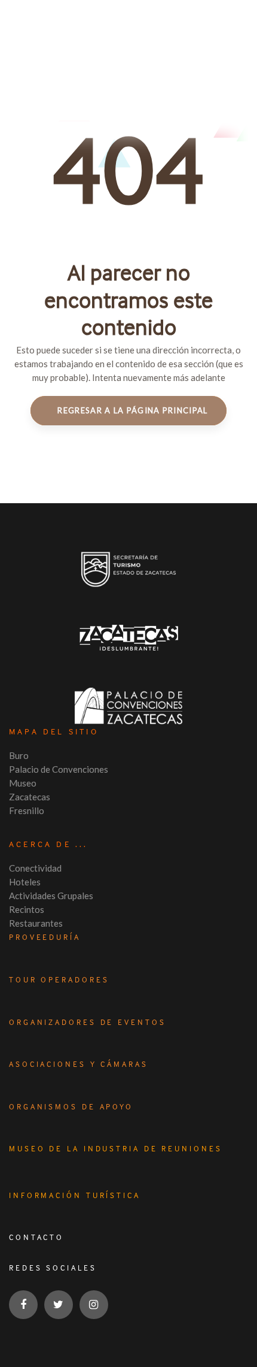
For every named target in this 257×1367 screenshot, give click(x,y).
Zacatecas (29, 796)
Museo (22, 783)
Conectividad (35, 868)
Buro (19, 755)
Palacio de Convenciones (58, 769)
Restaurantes (36, 923)
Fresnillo (26, 810)
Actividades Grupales (51, 895)
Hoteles (25, 881)
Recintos (26, 909)
